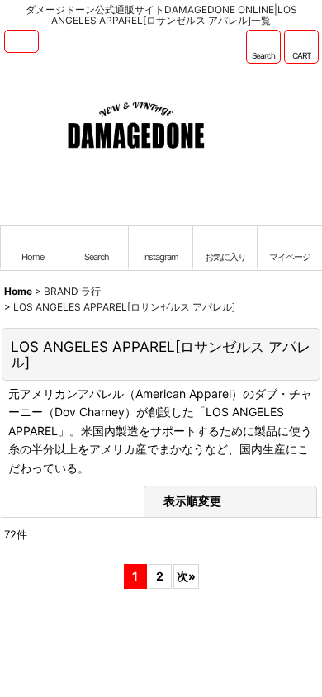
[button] (21, 41)
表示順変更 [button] (194, 501)
